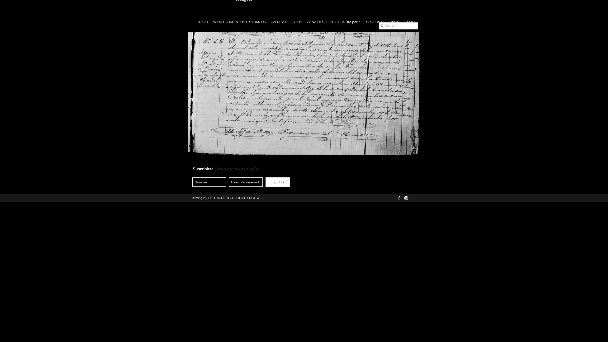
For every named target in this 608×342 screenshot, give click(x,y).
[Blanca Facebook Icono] (399, 198)
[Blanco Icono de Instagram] (406, 198)
